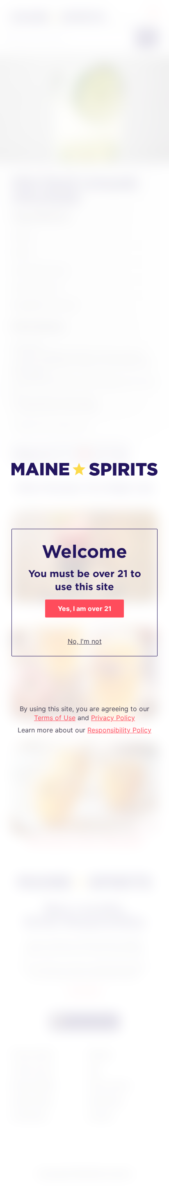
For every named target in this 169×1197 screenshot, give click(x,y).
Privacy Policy (113, 718)
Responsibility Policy (119, 730)
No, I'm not (85, 641)
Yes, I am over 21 (85, 608)
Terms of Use (54, 718)
